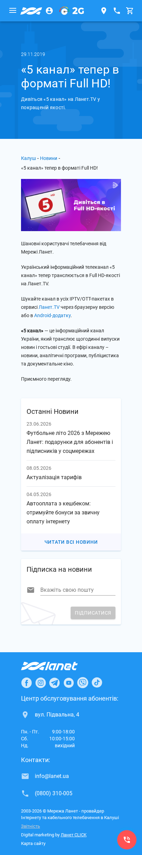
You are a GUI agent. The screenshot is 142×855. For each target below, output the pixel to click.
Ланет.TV (49, 307)
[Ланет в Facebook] (26, 682)
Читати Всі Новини (71, 542)
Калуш (28, 158)
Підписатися (93, 613)
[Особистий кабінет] (49, 10)
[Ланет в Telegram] (54, 682)
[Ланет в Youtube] (68, 682)
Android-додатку (52, 315)
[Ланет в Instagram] (40, 682)
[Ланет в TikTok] (96, 682)
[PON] (71, 10)
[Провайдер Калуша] (31, 10)
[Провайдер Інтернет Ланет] (57, 666)
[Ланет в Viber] (82, 682)
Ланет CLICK (74, 834)
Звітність (30, 826)
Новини (48, 158)
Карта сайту (33, 843)
